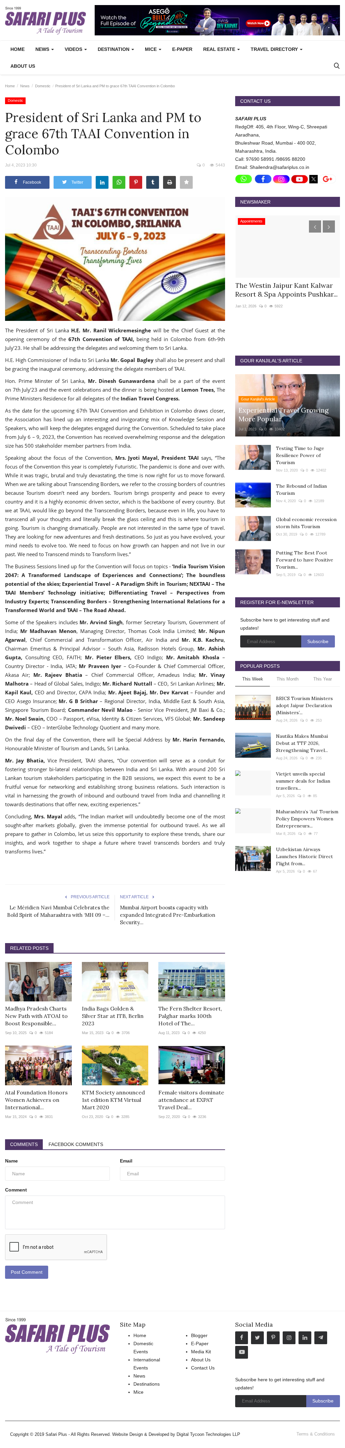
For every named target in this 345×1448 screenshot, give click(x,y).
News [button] (43, 49)
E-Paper (182, 49)
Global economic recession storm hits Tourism (306, 523)
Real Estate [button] (220, 49)
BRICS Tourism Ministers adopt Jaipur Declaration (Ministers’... (304, 705)
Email (126, 1161)
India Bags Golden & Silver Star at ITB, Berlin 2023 (113, 1016)
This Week (252, 679)
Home (17, 49)
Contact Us (203, 1367)
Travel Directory (275, 49)
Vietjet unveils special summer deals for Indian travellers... (303, 781)
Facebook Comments (76, 1144)
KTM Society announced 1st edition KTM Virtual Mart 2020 (113, 1100)
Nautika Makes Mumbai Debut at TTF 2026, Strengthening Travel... (302, 743)
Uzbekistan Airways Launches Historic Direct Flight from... (304, 856)
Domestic (43, 86)
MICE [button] (151, 49)
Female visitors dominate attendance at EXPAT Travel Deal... (191, 1100)
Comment (16, 1190)
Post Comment (26, 1272)
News (25, 86)
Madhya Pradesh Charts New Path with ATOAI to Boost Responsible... (36, 1016)
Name (11, 1161)
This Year (322, 679)
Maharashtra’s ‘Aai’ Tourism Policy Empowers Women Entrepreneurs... (307, 819)
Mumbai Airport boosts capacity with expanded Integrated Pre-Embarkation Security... (167, 915)
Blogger (199, 1335)
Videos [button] (74, 49)
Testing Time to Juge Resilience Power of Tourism (300, 455)
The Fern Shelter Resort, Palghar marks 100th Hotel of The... (190, 1016)
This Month (288, 679)
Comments (24, 1144)
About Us (22, 66)
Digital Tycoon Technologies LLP (208, 1434)
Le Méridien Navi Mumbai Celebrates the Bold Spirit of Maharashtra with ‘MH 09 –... (58, 911)
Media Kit (201, 1351)
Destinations (146, 1384)
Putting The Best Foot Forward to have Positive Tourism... (304, 560)
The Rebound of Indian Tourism (301, 489)
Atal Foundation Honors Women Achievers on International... (36, 1100)
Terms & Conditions (315, 1434)
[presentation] (315, 226)
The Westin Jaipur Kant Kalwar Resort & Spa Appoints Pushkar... (286, 289)
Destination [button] (114, 49)
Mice (138, 1392)
